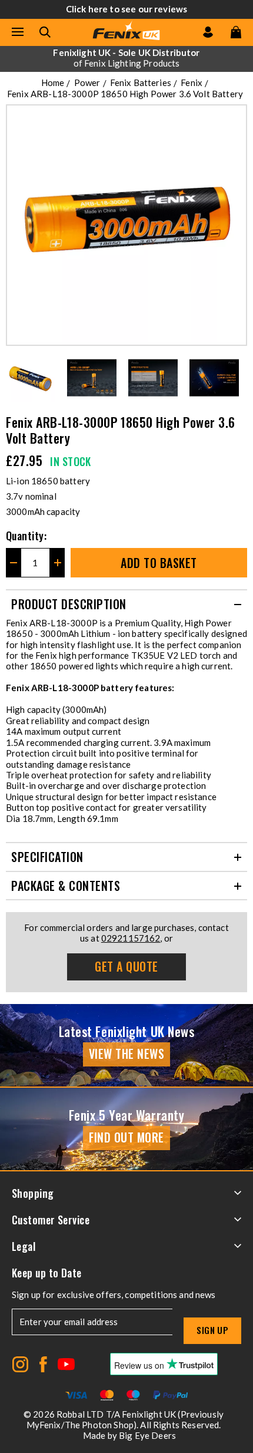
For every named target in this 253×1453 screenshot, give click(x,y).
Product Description (68, 604)
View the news (127, 1053)
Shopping (33, 1193)
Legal (23, 1246)
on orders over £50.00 (126, 57)
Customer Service (50, 1219)
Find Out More (126, 1137)
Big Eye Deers (147, 1435)
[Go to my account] (208, 32)
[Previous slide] (14, 378)
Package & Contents (65, 885)
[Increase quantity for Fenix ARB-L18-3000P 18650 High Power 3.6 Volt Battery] (57, 562)
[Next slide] (239, 378)
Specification (47, 857)
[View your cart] (236, 32)
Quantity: (26, 535)
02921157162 (131, 938)
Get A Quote (126, 966)
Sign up (212, 1329)
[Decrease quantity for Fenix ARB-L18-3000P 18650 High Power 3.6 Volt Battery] (13, 562)
